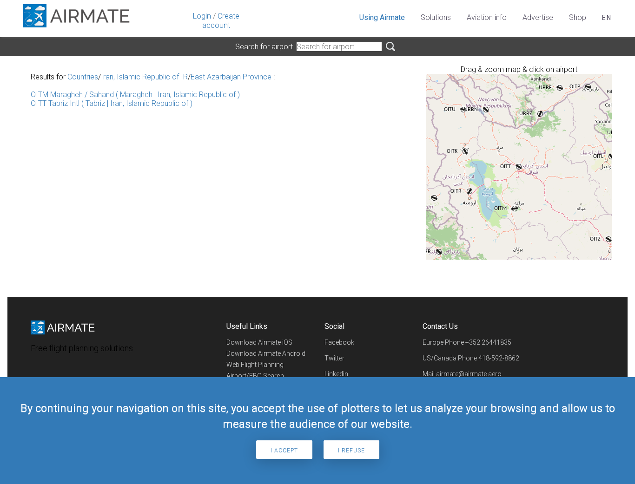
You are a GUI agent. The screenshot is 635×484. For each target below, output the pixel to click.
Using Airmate (382, 17)
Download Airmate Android (265, 353)
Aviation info (487, 17)
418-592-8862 (498, 358)
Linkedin (336, 374)
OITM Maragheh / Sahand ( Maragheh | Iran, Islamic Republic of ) (135, 94)
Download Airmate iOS (259, 342)
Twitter (334, 358)
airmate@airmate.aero (469, 374)
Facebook (339, 342)
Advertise (538, 17)
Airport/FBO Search (255, 375)
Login (202, 16)
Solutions (436, 17)
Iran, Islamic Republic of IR (144, 76)
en (607, 17)
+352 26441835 (488, 342)
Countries (82, 76)
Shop (577, 17)
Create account (220, 21)
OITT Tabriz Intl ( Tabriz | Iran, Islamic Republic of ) (111, 103)
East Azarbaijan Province (231, 76)
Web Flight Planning (255, 364)
